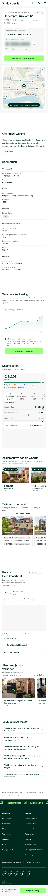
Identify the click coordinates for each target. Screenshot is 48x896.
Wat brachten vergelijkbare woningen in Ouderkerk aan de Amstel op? (22, 757)
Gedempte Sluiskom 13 (34, 862)
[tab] (9, 396)
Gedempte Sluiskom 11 (15, 862)
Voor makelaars (31, 819)
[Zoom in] (42, 69)
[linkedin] (29, 873)
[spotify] (10, 873)
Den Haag (38, 802)
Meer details (9, 402)
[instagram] (16, 873)
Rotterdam (15, 802)
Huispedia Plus (30, 845)
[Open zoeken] (33, 3)
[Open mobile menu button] (44, 3)
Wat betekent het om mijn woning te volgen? (20, 766)
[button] (24, 85)
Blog (4, 829)
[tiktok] (23, 873)
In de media (6, 824)
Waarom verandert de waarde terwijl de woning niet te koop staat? (21, 747)
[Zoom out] (42, 73)
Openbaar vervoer (12, 634)
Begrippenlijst (7, 850)
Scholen (28, 634)
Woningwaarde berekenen (35, 850)
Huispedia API (30, 829)
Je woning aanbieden (33, 855)
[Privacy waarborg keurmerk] (7, 882)
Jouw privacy (7, 855)
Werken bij (6, 834)
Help (4, 845)
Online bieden (30, 824)
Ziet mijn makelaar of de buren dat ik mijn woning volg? (22, 775)
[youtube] (4, 873)
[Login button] (39, 3)
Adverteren (29, 834)
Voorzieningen (11, 638)
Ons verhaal (6, 819)
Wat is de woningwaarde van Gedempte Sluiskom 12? (21, 729)
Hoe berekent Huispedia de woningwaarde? (16, 738)
